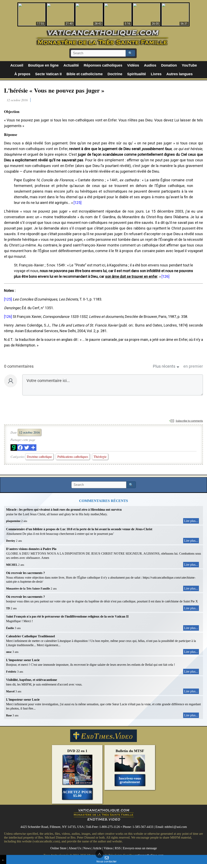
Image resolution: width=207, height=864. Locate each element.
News (87, 848)
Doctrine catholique (39, 456)
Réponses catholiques (103, 65)
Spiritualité (136, 74)
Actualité (71, 65)
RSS (118, 848)
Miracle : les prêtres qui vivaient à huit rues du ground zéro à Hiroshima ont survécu (64, 509)
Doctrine (115, 74)
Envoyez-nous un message (140, 848)
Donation (169, 65)
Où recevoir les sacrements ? (25, 573)
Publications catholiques (72, 456)
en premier (193, 366)
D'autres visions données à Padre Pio (31, 549)
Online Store (58, 848)
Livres (156, 74)
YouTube (189, 65)
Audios (150, 65)
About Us (75, 848)
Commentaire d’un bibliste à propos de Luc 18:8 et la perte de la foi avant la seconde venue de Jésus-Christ (79, 529)
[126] (165, 276)
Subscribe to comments (189, 420)
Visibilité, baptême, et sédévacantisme (31, 679)
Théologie (100, 456)
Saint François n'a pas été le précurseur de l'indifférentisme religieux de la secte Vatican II (67, 616)
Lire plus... (191, 521)
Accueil (16, 65)
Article (97, 848)
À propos (22, 74)
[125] (77, 202)
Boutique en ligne (43, 65)
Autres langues (179, 74)
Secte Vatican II (48, 74)
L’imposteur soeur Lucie (23, 660)
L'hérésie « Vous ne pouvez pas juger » (54, 90)
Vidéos (133, 65)
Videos (108, 848)
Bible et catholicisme (85, 74)
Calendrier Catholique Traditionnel (30, 636)
